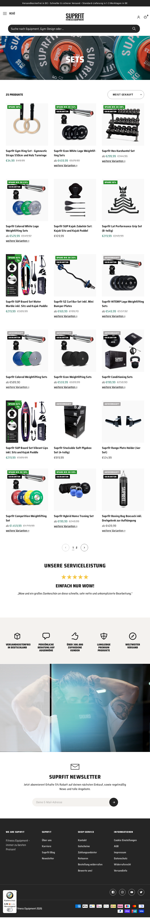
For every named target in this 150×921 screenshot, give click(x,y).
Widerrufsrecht (122, 864)
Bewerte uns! (85, 871)
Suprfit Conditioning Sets (117, 377)
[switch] (10, 910)
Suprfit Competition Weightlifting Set (26, 518)
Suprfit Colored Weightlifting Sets (26, 377)
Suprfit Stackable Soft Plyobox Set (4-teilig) (73, 450)
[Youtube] (131, 892)
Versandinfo (120, 871)
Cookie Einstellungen (125, 840)
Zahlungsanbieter (87, 852)
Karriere (46, 846)
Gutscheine (84, 846)
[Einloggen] (138, 17)
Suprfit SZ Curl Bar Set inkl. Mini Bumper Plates (73, 303)
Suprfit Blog (48, 852)
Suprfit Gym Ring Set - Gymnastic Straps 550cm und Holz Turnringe (26, 153)
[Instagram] (122, 892)
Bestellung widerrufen (90, 864)
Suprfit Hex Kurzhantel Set (118, 151)
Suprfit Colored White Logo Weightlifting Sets (22, 228)
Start (134, 28)
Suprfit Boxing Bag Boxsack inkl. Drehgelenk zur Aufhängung (122, 518)
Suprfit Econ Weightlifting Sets (73, 377)
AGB (116, 846)
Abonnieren (113, 802)
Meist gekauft (123, 95)
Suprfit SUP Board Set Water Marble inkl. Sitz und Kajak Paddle (27, 303)
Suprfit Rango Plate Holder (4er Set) (121, 450)
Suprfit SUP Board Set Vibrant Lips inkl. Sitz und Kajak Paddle (27, 450)
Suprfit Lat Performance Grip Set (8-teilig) (122, 228)
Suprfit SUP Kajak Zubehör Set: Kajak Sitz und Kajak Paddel (73, 228)
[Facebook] (113, 892)
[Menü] (15, 892)
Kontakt (82, 840)
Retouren (83, 858)
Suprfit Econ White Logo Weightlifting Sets (75, 153)
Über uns (47, 840)
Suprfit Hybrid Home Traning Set (74, 516)
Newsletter (48, 858)
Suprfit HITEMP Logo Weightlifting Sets (123, 303)
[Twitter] (141, 892)
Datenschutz (120, 858)
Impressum (120, 852)
